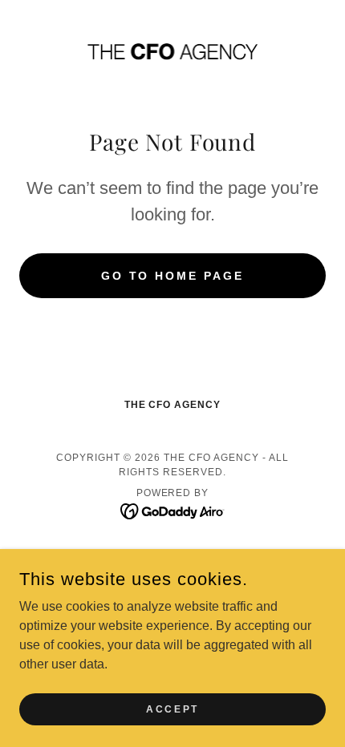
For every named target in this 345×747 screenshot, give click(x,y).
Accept (172, 708)
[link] (172, 51)
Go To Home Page (173, 275)
